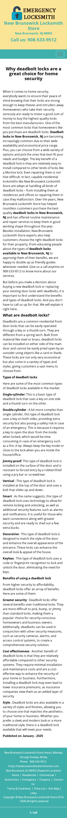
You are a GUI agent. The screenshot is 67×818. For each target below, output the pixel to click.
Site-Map (53, 788)
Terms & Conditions (19, 788)
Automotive (12, 779)
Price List (39, 788)
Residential (29, 775)
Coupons (44, 779)
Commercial (46, 775)
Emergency (29, 779)
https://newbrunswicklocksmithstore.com (33, 766)
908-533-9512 (42, 40)
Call (34, 812)
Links (34, 793)
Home (15, 775)
